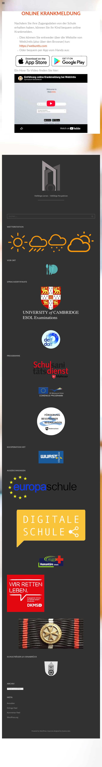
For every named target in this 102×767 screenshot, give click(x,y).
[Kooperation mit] (51, 457)
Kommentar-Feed (13, 713)
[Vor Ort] (51, 269)
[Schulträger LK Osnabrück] (51, 669)
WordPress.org (12, 717)
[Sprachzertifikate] (51, 304)
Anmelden (11, 703)
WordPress (43, 731)
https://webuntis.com (33, 46)
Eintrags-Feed (12, 708)
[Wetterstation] (51, 242)
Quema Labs (66, 731)
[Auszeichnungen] (42, 487)
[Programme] (51, 370)
